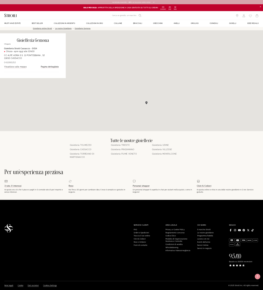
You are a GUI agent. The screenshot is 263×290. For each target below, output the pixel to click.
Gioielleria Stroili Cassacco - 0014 (20, 48)
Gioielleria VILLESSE (162, 149)
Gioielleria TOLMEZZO (81, 145)
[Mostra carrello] (257, 15)
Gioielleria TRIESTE (120, 145)
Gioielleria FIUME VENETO (124, 154)
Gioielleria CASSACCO (81, 149)
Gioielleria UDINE (160, 145)
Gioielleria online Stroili (42, 28)
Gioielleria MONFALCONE (164, 154)
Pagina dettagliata (50, 67)
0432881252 (10, 62)
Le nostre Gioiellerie (63, 28)
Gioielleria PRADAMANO (122, 149)
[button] (146, 103)
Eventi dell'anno (203, 242)
